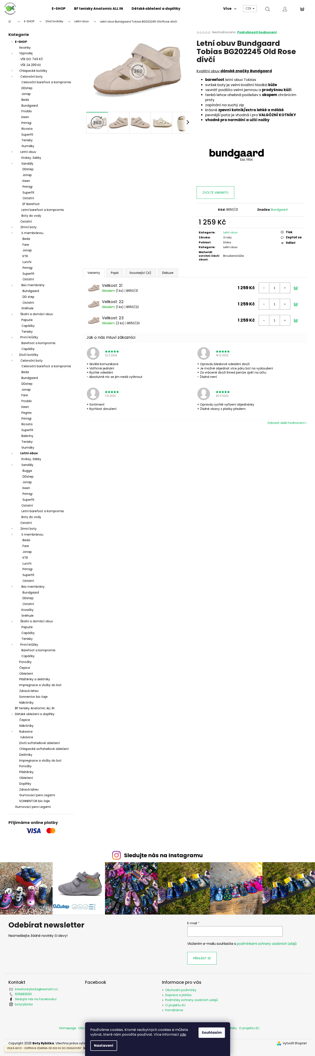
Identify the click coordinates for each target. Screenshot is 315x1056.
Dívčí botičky (28, 355)
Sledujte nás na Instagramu (163, 855)
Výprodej (25, 53)
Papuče (27, 320)
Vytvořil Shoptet (295, 1043)
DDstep (26, 88)
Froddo (26, 111)
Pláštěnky (26, 772)
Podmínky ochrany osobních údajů (191, 1000)
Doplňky (25, 784)
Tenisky (27, 140)
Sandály (27, 163)
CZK (249, 8)
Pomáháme (174, 1010)
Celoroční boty (31, 76)
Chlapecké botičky (33, 71)
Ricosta (26, 129)
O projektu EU (175, 1005)
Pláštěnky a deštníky (34, 679)
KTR (25, 256)
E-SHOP (21, 42)
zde (183, 1034)
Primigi (26, 123)
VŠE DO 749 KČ (31, 59)
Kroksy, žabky (31, 158)
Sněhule (27, 308)
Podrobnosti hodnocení (257, 32)
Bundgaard (29, 105)
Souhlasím (212, 1032)
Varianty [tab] (93, 273)
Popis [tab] (115, 273)
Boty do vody (31, 215)
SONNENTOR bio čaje (34, 801)
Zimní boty (28, 227)
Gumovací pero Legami (37, 795)
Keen (25, 117)
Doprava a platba (178, 995)
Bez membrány (33, 285)
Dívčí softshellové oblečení (39, 743)
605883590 (23, 994)
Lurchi (27, 262)
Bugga (27, 471)
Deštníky (25, 755)
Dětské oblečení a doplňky (35, 714)
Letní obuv (28, 152)
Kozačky (27, 610)
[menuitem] (58, 8)
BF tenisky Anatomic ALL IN (34, 708)
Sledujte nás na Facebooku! (36, 999)
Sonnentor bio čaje (33, 697)
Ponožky (25, 662)
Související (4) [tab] (140, 273)
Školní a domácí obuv (36, 314)
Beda (25, 100)
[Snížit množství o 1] (264, 288)
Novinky (25, 47)
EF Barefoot (31, 204)
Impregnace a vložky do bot (40, 685)
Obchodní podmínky (180, 990)
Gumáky (27, 146)
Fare (26, 244)
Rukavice (26, 731)
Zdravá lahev (29, 691)
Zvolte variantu (215, 192)
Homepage (67, 1028)
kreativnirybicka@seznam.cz (36, 989)
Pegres (26, 413)
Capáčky (28, 326)
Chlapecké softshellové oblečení (44, 749)
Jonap (26, 94)
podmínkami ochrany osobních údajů (267, 943)
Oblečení (26, 673)
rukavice (26, 737)
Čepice (24, 668)
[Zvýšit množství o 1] (285, 288)
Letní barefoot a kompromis (42, 210)
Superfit (27, 134)
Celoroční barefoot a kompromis (46, 82)
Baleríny (27, 436)
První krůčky (29, 337)
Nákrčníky (26, 702)
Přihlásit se (202, 958)
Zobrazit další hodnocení (286, 423)
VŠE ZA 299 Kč (30, 65)
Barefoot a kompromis (38, 343)
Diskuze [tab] (167, 273)
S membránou (32, 233)
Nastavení (103, 1045)
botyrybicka (24, 1004)
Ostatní (28, 198)
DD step (28, 297)
